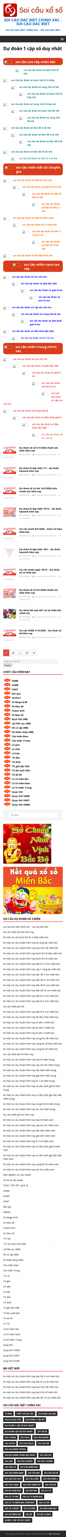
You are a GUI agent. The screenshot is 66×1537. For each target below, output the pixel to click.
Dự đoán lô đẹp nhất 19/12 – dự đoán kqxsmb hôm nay (40, 510)
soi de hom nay (13, 1490)
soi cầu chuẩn (45, 1461)
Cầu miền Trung (21, 740)
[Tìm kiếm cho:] (33, 815)
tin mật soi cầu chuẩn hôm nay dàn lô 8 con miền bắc (31, 1011)
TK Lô (6, 1275)
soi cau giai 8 (26, 1443)
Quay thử (17, 791)
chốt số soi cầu (25, 1413)
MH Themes (54, 1534)
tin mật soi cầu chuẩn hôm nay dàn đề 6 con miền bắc (31, 979)
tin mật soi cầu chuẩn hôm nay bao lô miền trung (28, 1059)
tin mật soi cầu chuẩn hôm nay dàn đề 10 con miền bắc (32, 990)
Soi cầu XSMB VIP (32, 1484)
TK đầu (16, 757)
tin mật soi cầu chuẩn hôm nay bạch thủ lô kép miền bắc (32, 953)
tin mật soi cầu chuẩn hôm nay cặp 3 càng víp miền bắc (32, 969)
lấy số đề (42, 1431)
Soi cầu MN (34, 1473)
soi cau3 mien (41, 1437)
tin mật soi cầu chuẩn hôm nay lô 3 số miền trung (29, 1080)
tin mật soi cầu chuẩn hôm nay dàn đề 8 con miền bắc (31, 985)
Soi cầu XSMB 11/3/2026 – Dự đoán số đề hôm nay (40, 632)
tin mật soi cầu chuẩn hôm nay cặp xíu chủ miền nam (31, 1125)
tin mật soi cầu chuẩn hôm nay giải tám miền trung (29, 1075)
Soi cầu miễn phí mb (13, 1006)
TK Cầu (7, 1238)
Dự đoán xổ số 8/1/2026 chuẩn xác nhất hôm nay (38, 591)
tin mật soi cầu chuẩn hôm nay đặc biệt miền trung (29, 1070)
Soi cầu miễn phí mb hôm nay (18, 932)
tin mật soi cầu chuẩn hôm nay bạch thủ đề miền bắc (30, 947)
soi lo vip (44, 1502)
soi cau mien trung (15, 1449)
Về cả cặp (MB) (20, 727)
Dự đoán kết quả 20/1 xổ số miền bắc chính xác (40, 612)
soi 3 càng (10, 1437)
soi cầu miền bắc (29, 1467)
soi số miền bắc (13, 1514)
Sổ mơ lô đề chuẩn (13, 1180)
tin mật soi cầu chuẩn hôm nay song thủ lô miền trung (31, 1103)
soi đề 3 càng (44, 1514)
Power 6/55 (18, 710)
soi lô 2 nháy (12, 1508)
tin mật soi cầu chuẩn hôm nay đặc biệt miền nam (29, 1130)
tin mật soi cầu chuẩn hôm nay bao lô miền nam (28, 1119)
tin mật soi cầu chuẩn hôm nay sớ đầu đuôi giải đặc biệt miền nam (32, 1157)
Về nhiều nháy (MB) (23, 732)
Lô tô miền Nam (21, 783)
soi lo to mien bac (33, 1496)
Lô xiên (16, 749)
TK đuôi (16, 761)
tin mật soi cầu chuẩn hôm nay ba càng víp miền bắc (30, 942)
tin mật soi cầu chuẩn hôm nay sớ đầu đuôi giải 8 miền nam (31, 1148)
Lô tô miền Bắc (20, 779)
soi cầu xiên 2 (50, 1478)
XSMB (15, 680)
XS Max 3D (18, 715)
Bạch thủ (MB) (20, 719)
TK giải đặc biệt (20, 766)
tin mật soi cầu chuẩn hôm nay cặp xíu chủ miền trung (31, 1064)
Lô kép (16, 753)
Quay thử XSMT (21, 800)
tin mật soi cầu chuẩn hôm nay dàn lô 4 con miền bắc (31, 995)
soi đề (29, 1514)
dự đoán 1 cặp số (35, 1419)
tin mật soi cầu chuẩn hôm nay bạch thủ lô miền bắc (30, 958)
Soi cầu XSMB (12, 1484)
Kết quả (16, 693)
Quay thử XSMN (21, 804)
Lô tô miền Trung (22, 787)
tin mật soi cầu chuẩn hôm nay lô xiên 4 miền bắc (29, 1032)
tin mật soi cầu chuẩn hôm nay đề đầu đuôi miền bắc (31, 1017)
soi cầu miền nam (14, 1473)
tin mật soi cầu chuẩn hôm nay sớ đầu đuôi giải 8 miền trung (31, 1088)
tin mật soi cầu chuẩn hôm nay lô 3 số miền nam (28, 1141)
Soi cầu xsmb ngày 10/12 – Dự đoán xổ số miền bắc (39, 571)
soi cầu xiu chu (13, 1478)
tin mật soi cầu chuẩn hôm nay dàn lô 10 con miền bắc (31, 963)
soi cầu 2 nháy (25, 1461)
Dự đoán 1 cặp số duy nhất (19, 1425)
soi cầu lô (10, 1467)
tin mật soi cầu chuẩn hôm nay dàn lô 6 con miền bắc (31, 1001)
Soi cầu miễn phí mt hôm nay (18, 1054)
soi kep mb (31, 1490)
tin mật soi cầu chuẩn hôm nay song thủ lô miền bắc (30, 1049)
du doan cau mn (47, 1413)
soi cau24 (10, 1443)
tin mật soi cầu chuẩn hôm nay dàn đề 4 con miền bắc (31, 974)
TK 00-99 (17, 774)
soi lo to (46, 1490)
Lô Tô (6, 1323)
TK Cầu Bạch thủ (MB (14, 1243)
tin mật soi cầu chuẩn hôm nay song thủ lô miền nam (31, 1164)
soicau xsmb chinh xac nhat (20, 1455)
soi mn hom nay (48, 1508)
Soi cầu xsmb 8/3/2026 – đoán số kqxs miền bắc (40, 530)
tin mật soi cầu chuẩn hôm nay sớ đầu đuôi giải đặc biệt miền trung (32, 1096)
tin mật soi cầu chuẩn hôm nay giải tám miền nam (29, 1135)
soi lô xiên (29, 1508)
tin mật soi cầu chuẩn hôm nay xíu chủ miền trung (29, 1109)
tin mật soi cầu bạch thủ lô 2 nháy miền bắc (26, 937)
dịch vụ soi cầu (13, 1419)
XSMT (15, 689)
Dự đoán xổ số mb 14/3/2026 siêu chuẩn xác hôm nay (38, 490)
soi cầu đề (50, 1484)
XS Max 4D (18, 706)
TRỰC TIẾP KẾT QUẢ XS (15, 1185)
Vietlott (16, 697)
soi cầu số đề (51, 1473)
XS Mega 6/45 (19, 702)
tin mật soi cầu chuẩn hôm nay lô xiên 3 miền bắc (29, 1027)
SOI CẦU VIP (45, 1455)
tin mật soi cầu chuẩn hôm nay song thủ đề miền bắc (31, 1038)
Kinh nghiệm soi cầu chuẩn (17, 1174)
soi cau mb (43, 1443)
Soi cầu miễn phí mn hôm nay (18, 1114)
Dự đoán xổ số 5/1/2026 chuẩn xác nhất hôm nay (38, 449)
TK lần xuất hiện (21, 770)
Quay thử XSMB (21, 796)
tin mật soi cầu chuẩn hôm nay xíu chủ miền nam (28, 1169)
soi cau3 (24, 1437)
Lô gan (16, 744)
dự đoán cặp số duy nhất (19, 1431)
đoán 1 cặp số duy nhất (18, 1520)
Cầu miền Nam (20, 736)
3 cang (8, 1413)
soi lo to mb (11, 1496)
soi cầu (9, 1461)
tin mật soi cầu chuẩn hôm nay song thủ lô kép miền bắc (32, 1043)
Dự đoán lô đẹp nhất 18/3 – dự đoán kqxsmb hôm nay (39, 551)
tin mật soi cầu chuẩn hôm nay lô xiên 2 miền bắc (29, 1022)
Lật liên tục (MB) (21, 723)
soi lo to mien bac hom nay (20, 1502)
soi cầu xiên (32, 1478)
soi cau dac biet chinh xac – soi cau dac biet (25, 926)
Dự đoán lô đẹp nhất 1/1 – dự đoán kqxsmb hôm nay (39, 469)
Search (7, 665)
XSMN (15, 685)
